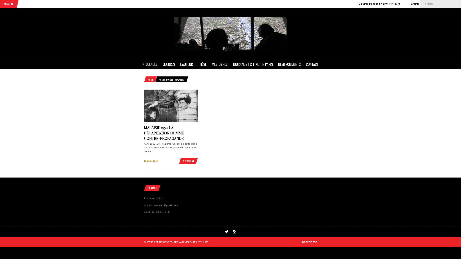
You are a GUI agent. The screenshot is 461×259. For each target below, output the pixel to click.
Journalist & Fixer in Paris (253, 64)
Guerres (169, 64)
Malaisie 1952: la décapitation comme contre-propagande (164, 133)
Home (150, 79)
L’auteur (186, 64)
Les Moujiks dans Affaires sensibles (372, 4)
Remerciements (289, 64)
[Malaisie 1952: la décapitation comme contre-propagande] (171, 121)
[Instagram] (234, 232)
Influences (150, 64)
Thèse (202, 64)
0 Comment (188, 161)
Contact (312, 64)
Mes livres (220, 64)
